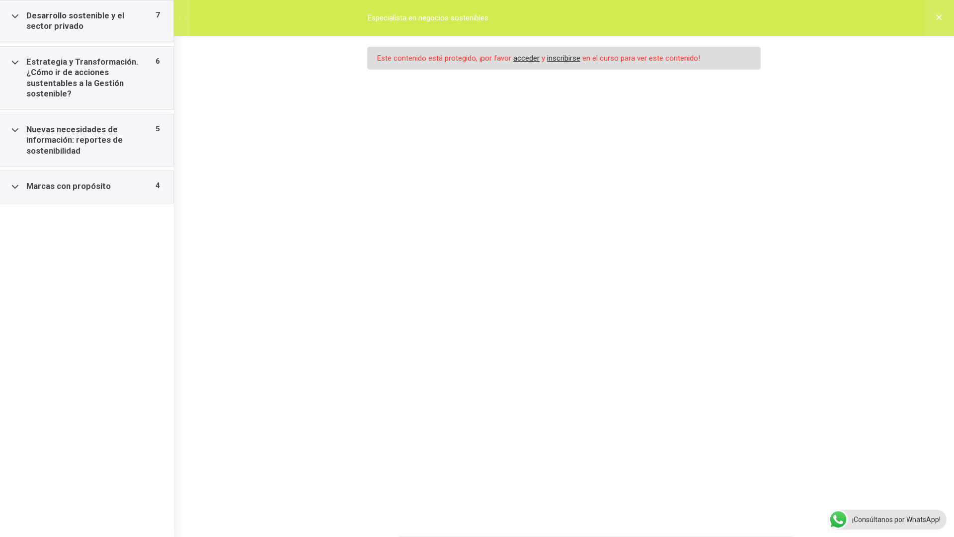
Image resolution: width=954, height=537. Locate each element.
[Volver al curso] (939, 17)
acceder (526, 58)
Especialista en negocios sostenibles (428, 17)
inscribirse (563, 58)
